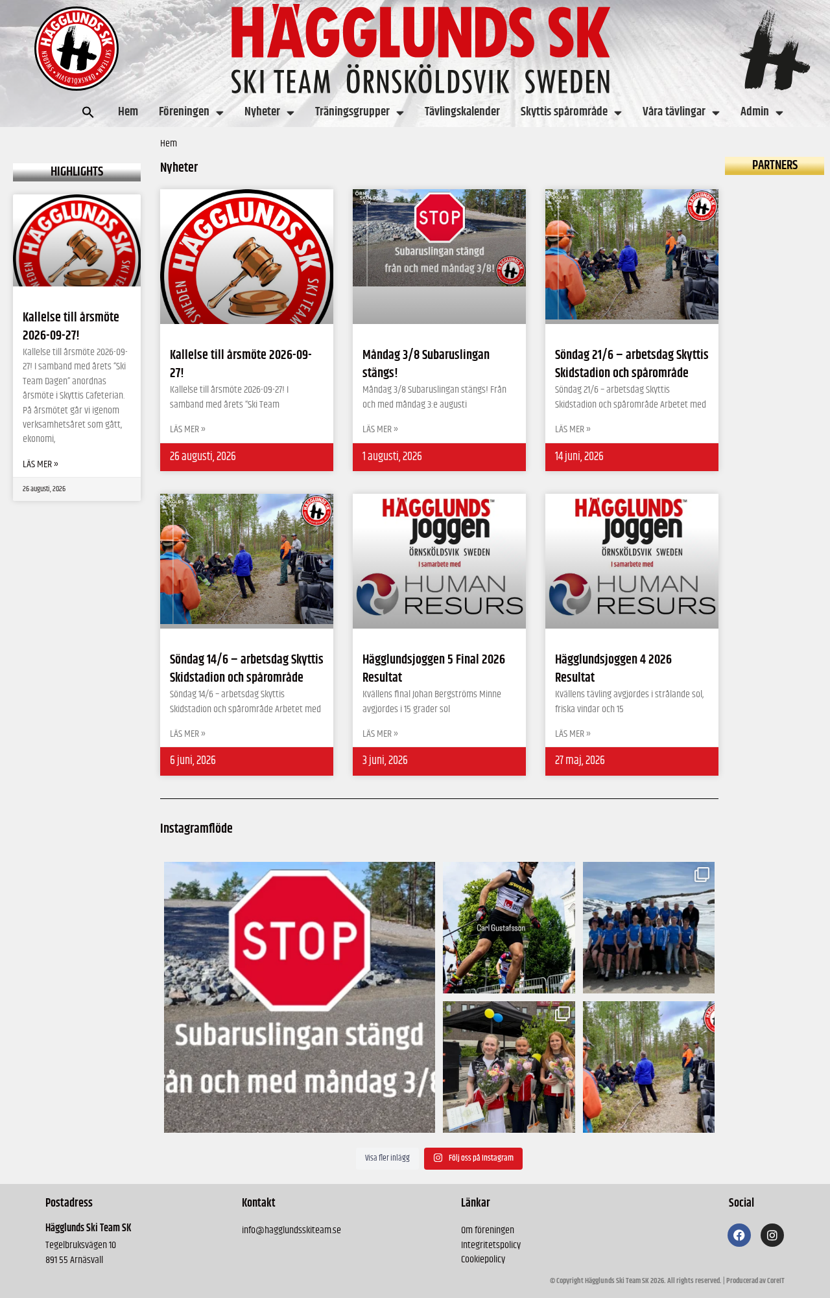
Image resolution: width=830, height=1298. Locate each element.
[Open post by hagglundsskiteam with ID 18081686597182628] (649, 1067)
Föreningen (184, 111)
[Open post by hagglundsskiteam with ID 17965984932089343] (509, 1067)
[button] (88, 112)
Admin (755, 111)
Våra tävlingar (674, 111)
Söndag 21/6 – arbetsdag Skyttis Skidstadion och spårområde (632, 364)
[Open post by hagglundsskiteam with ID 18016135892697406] (649, 927)
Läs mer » (40, 465)
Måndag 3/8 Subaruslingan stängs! (426, 364)
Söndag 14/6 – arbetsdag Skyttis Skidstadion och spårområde (247, 669)
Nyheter (262, 111)
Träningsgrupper (352, 111)
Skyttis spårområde (564, 111)
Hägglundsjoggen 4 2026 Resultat (613, 669)
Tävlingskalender (462, 111)
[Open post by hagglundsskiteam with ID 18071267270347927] (509, 927)
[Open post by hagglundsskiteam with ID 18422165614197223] (300, 997)
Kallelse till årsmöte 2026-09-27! (71, 327)
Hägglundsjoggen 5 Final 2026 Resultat (433, 669)
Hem (128, 111)
